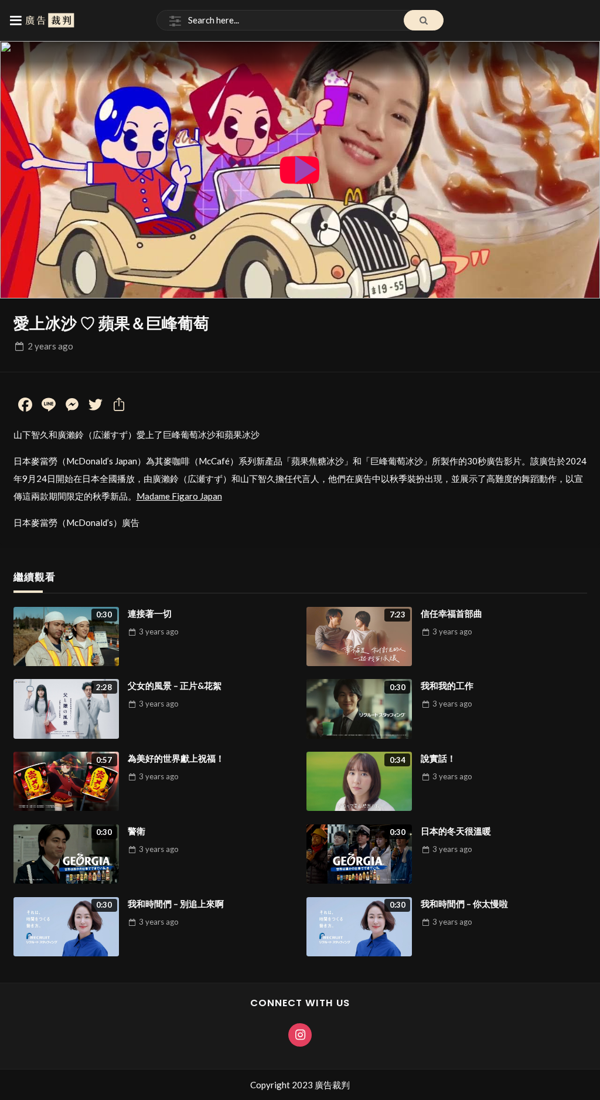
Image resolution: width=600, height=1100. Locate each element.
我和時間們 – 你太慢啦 (464, 903)
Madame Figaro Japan (179, 496)
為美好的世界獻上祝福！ (176, 758)
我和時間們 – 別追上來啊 (176, 903)
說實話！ (438, 758)
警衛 (136, 831)
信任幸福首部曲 (451, 613)
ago (50, 346)
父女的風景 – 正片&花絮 (174, 685)
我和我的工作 (447, 685)
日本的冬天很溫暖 (456, 831)
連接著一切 (150, 613)
